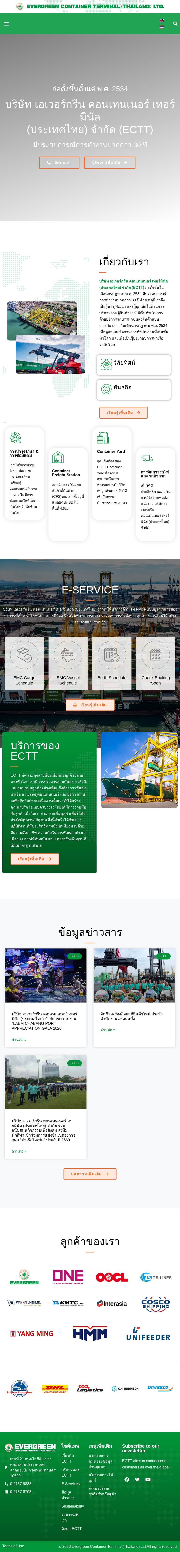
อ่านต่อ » (19, 1040)
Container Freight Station (66, 473)
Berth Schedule (112, 677)
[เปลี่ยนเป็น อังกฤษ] (161, 20)
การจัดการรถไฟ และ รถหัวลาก (155, 474)
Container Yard (111, 451)
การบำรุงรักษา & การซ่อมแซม (23, 453)
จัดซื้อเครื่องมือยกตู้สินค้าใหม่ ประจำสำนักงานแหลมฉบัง (132, 1016)
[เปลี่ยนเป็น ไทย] (161, 27)
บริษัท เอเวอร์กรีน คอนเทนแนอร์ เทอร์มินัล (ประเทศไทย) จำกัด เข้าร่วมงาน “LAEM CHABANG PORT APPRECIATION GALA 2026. (44, 1021)
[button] (6, 23)
